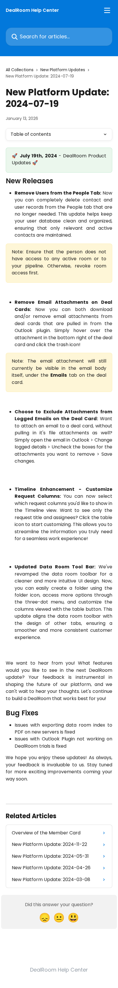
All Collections (20, 70)
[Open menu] (107, 10)
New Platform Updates (62, 70)
